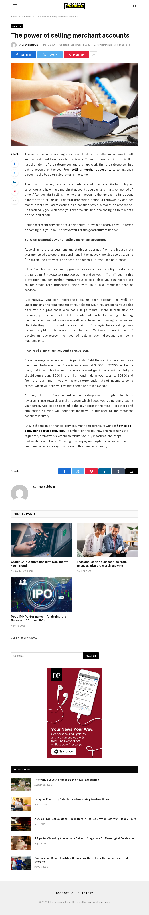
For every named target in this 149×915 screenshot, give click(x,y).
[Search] (134, 6)
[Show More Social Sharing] (93, 54)
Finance (16, 26)
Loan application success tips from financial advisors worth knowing (102, 564)
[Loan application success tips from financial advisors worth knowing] (107, 540)
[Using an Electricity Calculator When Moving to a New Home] (21, 804)
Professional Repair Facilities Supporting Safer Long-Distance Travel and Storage (81, 860)
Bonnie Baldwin (30, 45)
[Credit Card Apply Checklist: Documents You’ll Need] (41, 540)
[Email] (14, 200)
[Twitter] (14, 173)
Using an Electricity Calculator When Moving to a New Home (71, 799)
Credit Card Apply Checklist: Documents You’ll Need (39, 564)
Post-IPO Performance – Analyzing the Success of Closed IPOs (38, 618)
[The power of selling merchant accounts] (74, 104)
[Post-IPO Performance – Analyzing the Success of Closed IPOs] (41, 594)
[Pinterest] (14, 191)
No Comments (104, 45)
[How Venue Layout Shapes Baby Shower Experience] (21, 784)
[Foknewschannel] (74, 6)
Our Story (85, 893)
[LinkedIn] (14, 182)
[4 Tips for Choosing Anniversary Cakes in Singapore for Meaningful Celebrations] (21, 843)
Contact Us (64, 893)
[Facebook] (14, 163)
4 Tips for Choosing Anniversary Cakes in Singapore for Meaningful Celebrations (85, 838)
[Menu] (15, 6)
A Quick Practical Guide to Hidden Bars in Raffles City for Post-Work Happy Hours (85, 818)
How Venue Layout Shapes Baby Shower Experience (66, 779)
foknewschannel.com (98, 902)
